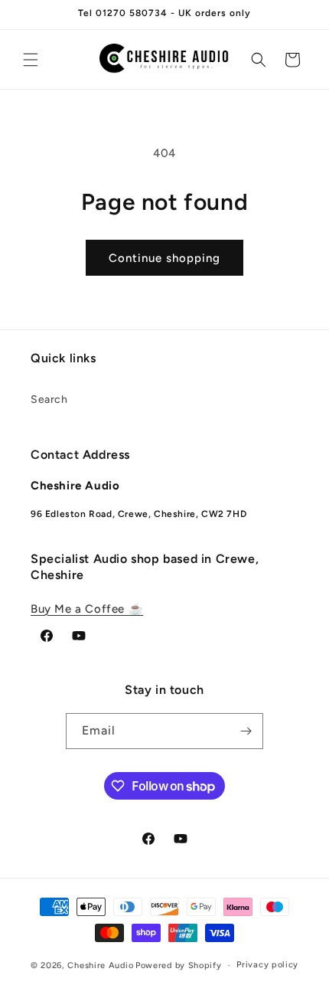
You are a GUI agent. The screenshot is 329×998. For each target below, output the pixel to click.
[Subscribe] (245, 731)
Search (49, 399)
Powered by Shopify (178, 965)
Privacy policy (267, 965)
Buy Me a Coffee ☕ (87, 609)
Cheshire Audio (100, 965)
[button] (30, 60)
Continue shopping (164, 258)
